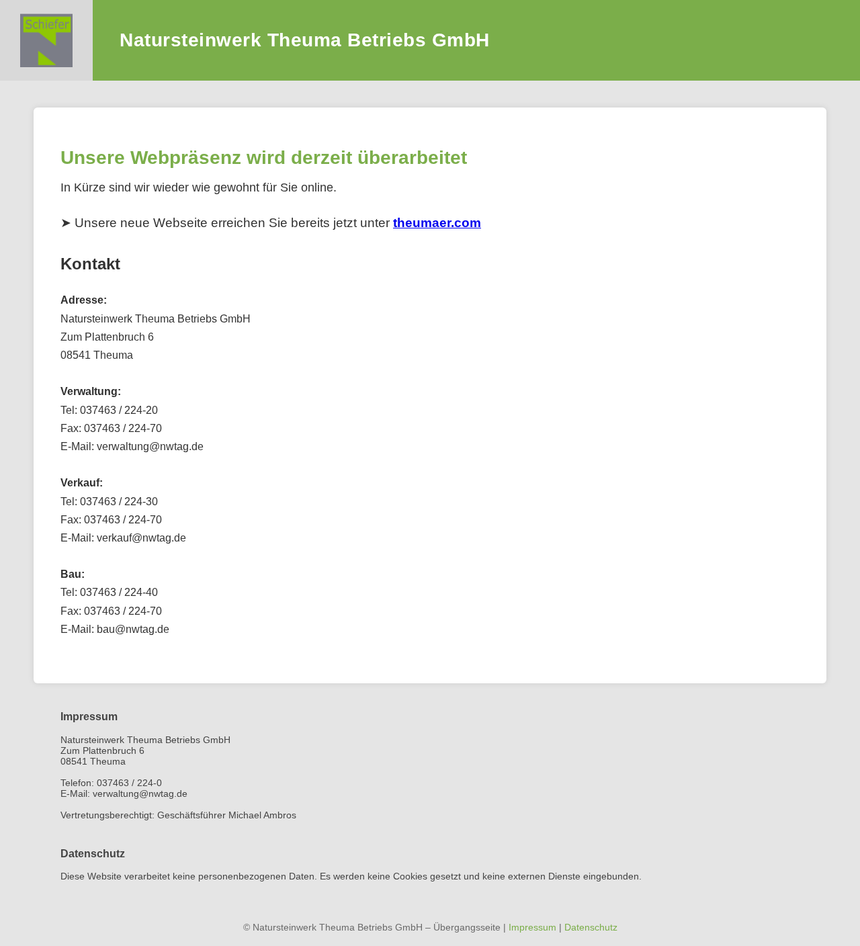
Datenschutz (590, 927)
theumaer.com (437, 223)
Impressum (532, 927)
